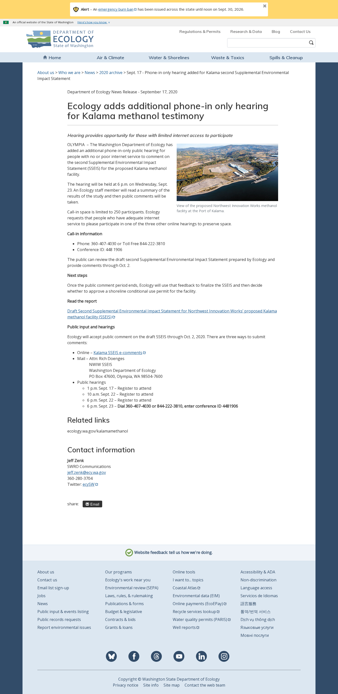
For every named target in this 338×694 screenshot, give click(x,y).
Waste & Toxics (227, 57)
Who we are (69, 72)
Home (55, 57)
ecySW (89, 484)
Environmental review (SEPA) (131, 588)
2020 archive (110, 72)
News (90, 72)
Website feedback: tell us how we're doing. (173, 552)
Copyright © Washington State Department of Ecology (169, 679)
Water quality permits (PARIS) (200, 619)
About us (45, 72)
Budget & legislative (123, 611)
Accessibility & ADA (258, 572)
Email (94, 504)
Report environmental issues (64, 627)
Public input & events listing (63, 611)
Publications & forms (124, 603)
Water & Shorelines (169, 57)
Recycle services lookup (194, 611)
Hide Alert (253, 6)
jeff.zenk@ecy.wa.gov (86, 472)
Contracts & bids (120, 619)
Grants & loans (119, 627)
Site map (172, 685)
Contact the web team (205, 685)
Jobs (41, 595)
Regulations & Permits (199, 31)
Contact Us (300, 31)
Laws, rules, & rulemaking (129, 595)
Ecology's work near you (127, 580)
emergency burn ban (115, 9)
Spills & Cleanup (286, 57)
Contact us (47, 580)
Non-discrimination (258, 580)
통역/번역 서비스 (256, 611)
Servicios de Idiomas (259, 595)
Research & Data (246, 31)
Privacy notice (125, 685)
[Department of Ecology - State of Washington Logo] (55, 39)
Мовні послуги (255, 635)
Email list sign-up (53, 588)
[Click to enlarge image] (227, 172)
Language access (256, 588)
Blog (276, 31)
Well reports (184, 627)
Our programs (118, 572)
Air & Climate (110, 57)
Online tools (184, 572)
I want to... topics (188, 580)
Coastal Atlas (185, 588)
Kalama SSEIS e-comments (118, 352)
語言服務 (248, 603)
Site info (151, 685)
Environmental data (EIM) (196, 595)
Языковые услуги (257, 627)
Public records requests (59, 619)
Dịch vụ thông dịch (258, 619)
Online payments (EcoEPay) (198, 603)
